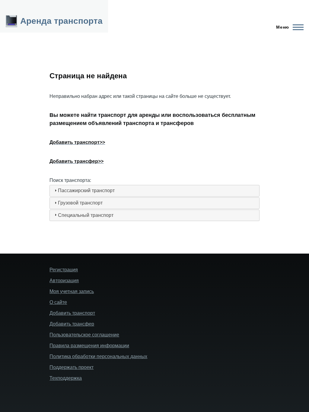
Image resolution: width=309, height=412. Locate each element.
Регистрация (63, 269)
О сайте (58, 302)
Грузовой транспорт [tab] (80, 202)
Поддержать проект (71, 367)
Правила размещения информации (89, 345)
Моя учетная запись (71, 291)
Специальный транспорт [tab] (85, 215)
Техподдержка (65, 378)
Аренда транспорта (61, 21)
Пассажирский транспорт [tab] (86, 190)
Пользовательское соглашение (84, 334)
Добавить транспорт (72, 313)
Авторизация (64, 280)
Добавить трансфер (71, 323)
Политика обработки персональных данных (98, 356)
